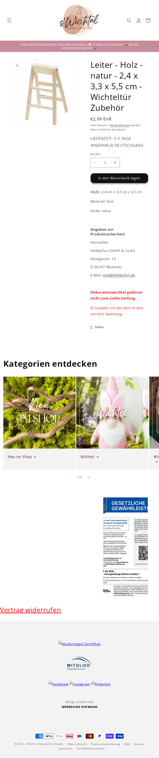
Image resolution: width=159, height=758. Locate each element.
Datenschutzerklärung (105, 744)
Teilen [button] (99, 327)
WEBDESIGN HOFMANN (80, 707)
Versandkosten (120, 125)
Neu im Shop (20, 456)
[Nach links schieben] (70, 477)
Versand (139, 744)
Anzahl (95, 154)
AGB (127, 744)
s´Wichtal (31, 743)
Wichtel (87, 456)
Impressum (65, 748)
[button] (9, 20)
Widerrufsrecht (77, 744)
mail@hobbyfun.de (119, 275)
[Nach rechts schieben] (88, 477)
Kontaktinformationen (91, 748)
